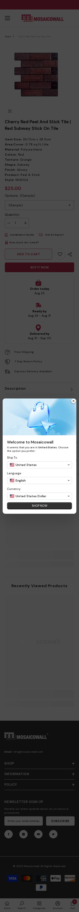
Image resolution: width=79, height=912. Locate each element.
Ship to (12, 458)
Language (14, 473)
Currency (13, 489)
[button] (39, 464)
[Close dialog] (73, 401)
